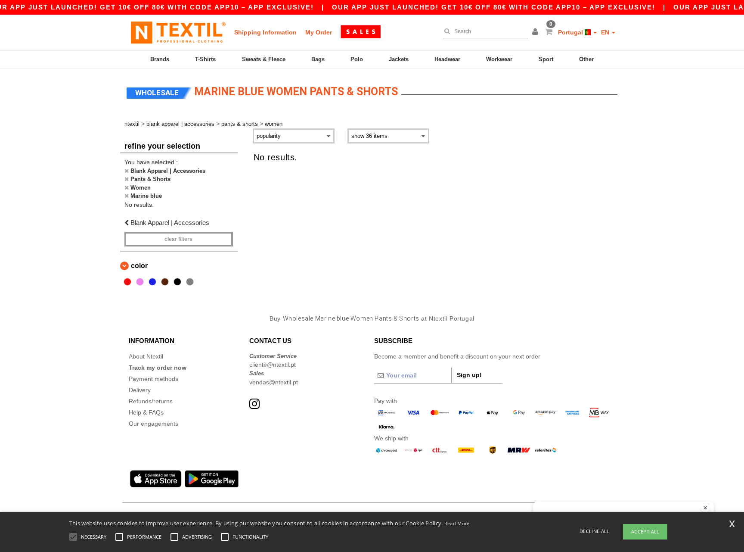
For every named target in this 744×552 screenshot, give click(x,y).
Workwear (499, 59)
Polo (356, 59)
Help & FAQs (146, 412)
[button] (536, 32)
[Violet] (140, 282)
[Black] (177, 282)
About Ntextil (146, 356)
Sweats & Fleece (263, 59)
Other (586, 59)
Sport (546, 59)
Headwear (447, 59)
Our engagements (153, 423)
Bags (318, 59)
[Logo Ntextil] (178, 32)
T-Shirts (205, 59)
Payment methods (153, 378)
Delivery (140, 390)
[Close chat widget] (705, 508)
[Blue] (152, 282)
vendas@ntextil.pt (273, 382)
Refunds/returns (151, 401)
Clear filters (178, 239)
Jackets (399, 59)
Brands (159, 59)
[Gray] (190, 282)
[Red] (127, 282)
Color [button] (139, 265)
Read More (457, 523)
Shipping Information (265, 32)
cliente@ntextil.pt (272, 364)
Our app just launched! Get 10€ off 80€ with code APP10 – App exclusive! (493, 7)
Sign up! (469, 374)
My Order (318, 32)
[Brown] (165, 282)
